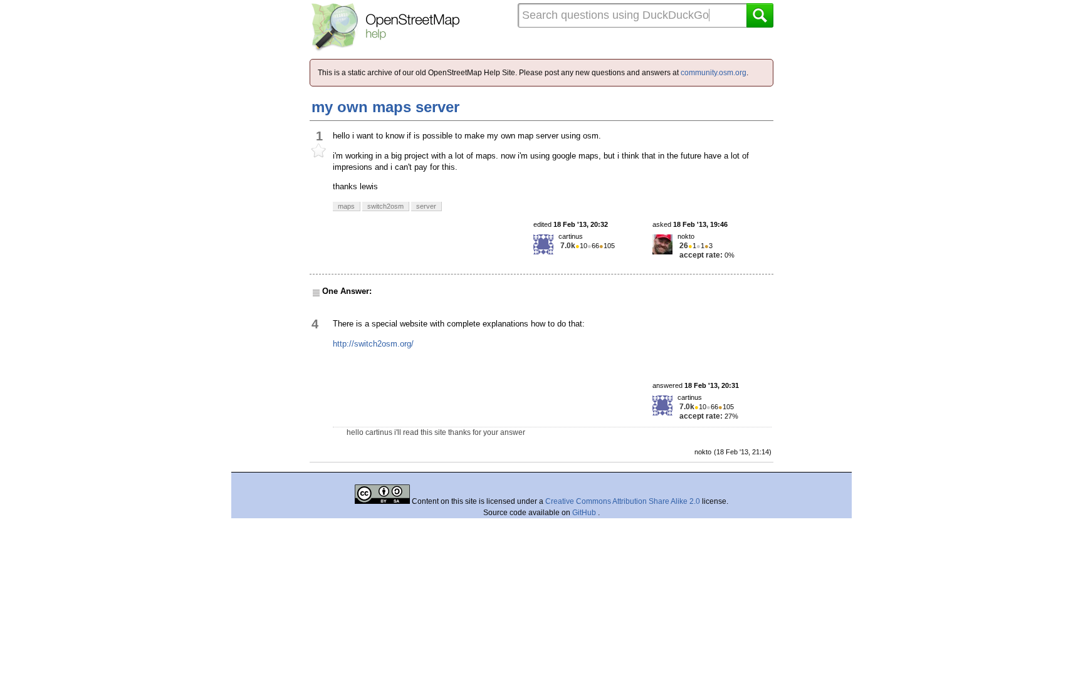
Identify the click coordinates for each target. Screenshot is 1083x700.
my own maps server (385, 106)
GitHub (585, 512)
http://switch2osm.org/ (373, 343)
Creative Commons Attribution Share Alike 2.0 (622, 501)
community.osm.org (713, 72)
